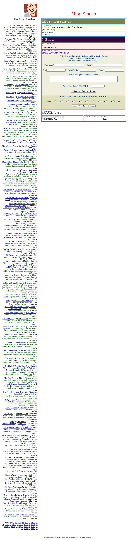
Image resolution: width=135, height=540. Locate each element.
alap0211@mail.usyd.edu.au (55, 53)
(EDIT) (48, 20)
